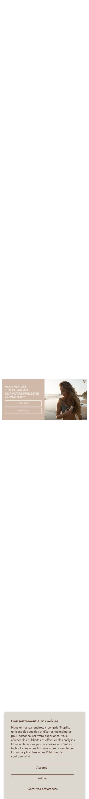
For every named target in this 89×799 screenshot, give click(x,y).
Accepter (42, 767)
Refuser (42, 778)
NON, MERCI (23, 411)
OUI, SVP (23, 403)
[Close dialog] (84, 381)
